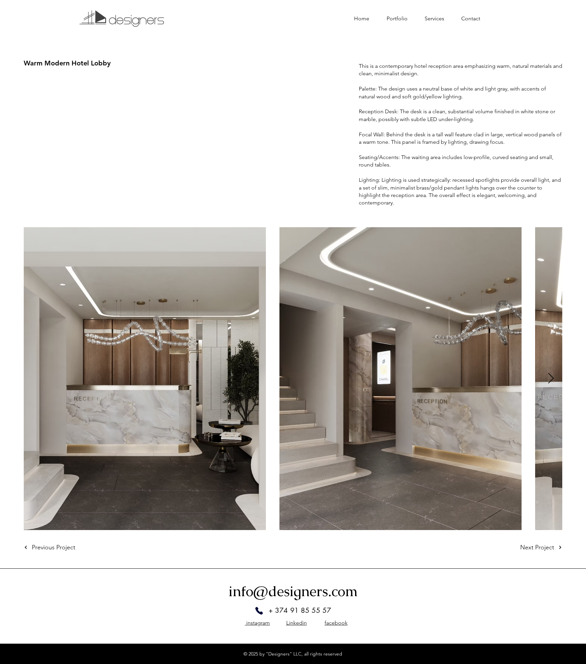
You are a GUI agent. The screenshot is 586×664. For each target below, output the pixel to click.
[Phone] (259, 610)
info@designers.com (293, 591)
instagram (257, 623)
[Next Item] (550, 378)
